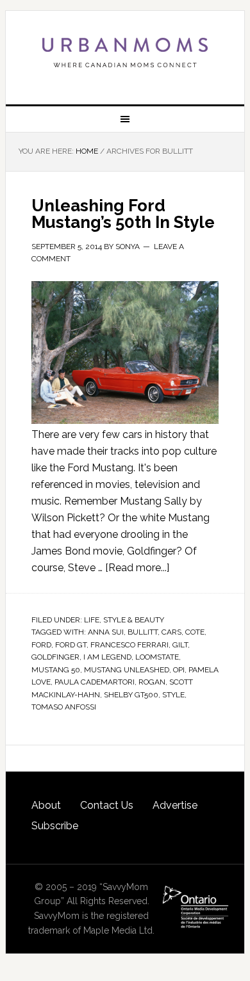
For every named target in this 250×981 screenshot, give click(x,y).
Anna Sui (106, 632)
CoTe (194, 632)
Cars (171, 632)
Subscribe (54, 826)
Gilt (180, 644)
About (46, 805)
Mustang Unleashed (126, 669)
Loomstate (157, 657)
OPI (179, 669)
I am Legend (107, 657)
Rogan (151, 681)
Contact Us (106, 805)
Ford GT (71, 644)
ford (41, 644)
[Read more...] (137, 568)
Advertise (175, 805)
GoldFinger (55, 657)
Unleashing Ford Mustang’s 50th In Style (123, 214)
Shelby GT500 (131, 694)
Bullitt (143, 632)
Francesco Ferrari (129, 644)
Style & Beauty (133, 619)
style (173, 694)
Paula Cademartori (94, 681)
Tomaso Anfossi (63, 706)
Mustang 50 (55, 669)
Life (91, 619)
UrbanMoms (125, 52)
